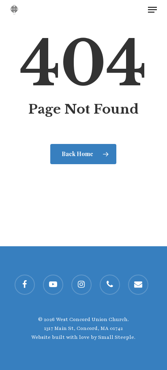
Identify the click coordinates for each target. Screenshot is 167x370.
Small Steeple (116, 337)
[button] (152, 10)
